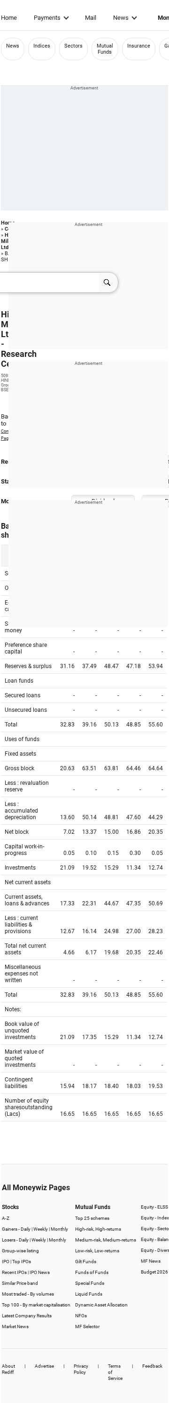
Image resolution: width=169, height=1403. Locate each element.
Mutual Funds (105, 49)
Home (9, 17)
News (121, 17)
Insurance (138, 46)
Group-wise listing (20, 1251)
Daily (26, 1229)
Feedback (152, 1366)
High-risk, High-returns (98, 1229)
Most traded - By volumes (28, 1294)
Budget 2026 (154, 1272)
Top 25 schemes (92, 1218)
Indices (41, 46)
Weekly (40, 1229)
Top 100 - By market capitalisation (36, 1305)
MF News (151, 1261)
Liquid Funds (88, 1294)
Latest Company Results (27, 1316)
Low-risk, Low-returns (97, 1251)
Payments (47, 17)
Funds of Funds (91, 1272)
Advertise (44, 1366)
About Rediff (8, 1369)
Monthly (59, 1229)
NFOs (81, 1316)
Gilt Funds (85, 1261)
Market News (15, 1326)
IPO (5, 1261)
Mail (90, 17)
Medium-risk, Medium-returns (105, 1240)
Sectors (73, 46)
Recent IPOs (14, 1272)
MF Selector (87, 1326)
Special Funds (89, 1283)
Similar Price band (20, 1283)
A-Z (5, 1218)
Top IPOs (21, 1261)
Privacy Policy (81, 1369)
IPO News (40, 1272)
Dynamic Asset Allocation (101, 1305)
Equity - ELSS (154, 1207)
